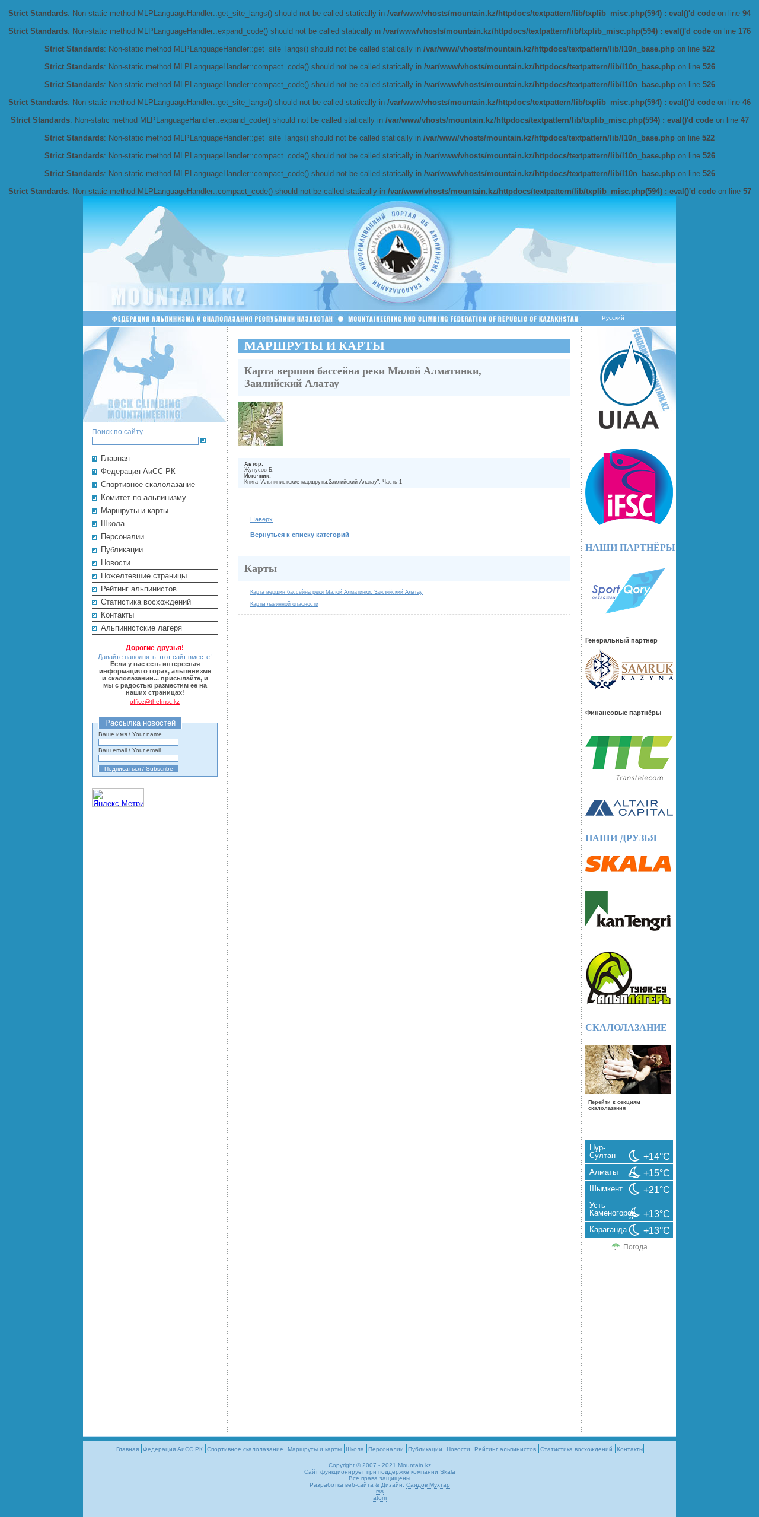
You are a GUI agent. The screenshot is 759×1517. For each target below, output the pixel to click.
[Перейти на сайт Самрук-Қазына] (629, 686)
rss (380, 1491)
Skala (447, 1471)
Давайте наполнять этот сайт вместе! (155, 656)
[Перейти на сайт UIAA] (629, 426)
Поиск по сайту (117, 431)
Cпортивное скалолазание (148, 484)
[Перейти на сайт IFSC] (629, 522)
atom (380, 1497)
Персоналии (122, 536)
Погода (635, 1247)
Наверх (261, 519)
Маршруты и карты (134, 510)
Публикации (122, 549)
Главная (115, 458)
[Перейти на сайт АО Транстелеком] (629, 777)
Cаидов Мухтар (428, 1484)
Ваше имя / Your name (130, 734)
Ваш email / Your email (129, 750)
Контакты (117, 614)
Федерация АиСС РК (138, 471)
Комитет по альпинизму (143, 497)
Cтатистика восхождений (146, 601)
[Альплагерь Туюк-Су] (628, 1002)
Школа (113, 523)
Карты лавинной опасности (284, 603)
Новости (115, 562)
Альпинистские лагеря (141, 628)
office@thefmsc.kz (155, 701)
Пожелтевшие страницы (144, 575)
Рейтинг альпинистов (139, 588)
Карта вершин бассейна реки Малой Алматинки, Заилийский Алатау (336, 592)
